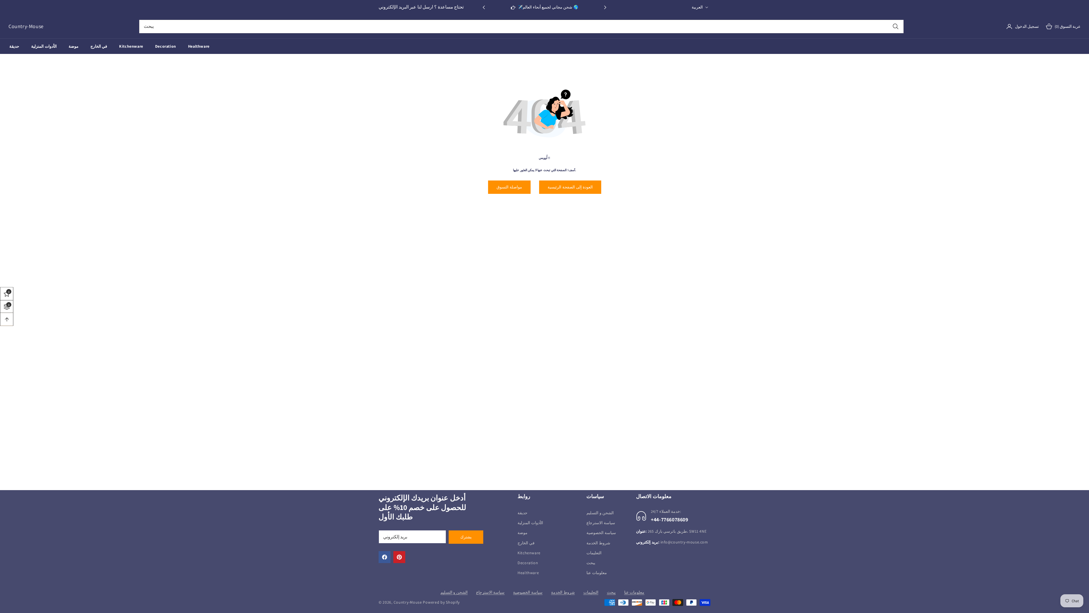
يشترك (466, 536)
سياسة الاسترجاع (600, 522)
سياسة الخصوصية (601, 532)
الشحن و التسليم (600, 512)
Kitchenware (529, 552)
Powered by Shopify (441, 602)
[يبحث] (895, 26)
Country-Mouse (408, 602)
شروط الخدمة (598, 542)
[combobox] (521, 26)
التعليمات (594, 552)
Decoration (528, 562)
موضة (522, 532)
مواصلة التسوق (509, 187)
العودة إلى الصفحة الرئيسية (570, 187)
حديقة (522, 512)
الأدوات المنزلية (530, 522)
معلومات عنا (596, 572)
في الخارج (526, 542)
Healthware (528, 572)
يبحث (590, 562)
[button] (605, 7)
